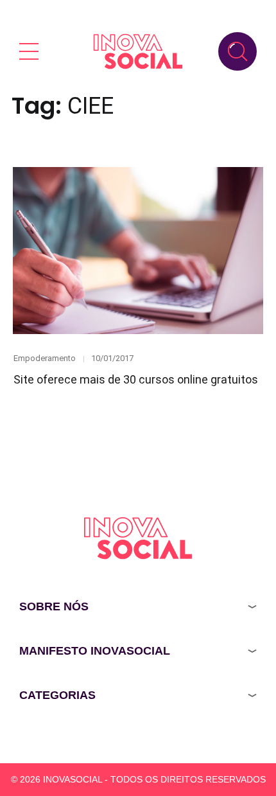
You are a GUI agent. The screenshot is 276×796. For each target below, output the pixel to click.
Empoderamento (44, 358)
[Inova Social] (138, 51)
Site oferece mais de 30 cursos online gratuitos (135, 379)
